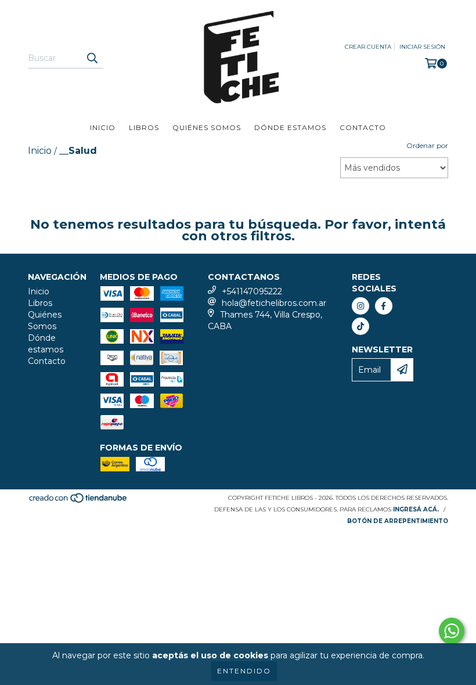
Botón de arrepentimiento (397, 521)
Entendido (244, 670)
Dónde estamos (290, 127)
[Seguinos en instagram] (360, 306)
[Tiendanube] (78, 501)
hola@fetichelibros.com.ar (274, 303)
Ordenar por (427, 145)
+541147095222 (252, 291)
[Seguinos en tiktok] (360, 326)
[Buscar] (91, 58)
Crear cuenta (368, 47)
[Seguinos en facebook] (383, 306)
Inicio (103, 127)
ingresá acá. (416, 509)
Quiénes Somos (206, 127)
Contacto (363, 127)
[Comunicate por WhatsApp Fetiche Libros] (451, 631)
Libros (144, 127)
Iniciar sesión (422, 47)
